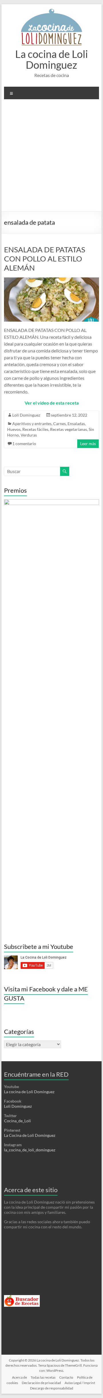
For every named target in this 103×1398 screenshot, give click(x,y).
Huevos (14, 429)
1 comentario (24, 443)
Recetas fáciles (35, 429)
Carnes (59, 423)
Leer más (88, 443)
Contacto (66, 1377)
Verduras (29, 435)
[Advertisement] (51, 157)
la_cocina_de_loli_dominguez (29, 1149)
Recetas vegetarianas (68, 429)
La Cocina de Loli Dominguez (29, 1135)
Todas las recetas (43, 1377)
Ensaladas (76, 423)
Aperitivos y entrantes (32, 423)
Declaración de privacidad (41, 1383)
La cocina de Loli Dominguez (51, 59)
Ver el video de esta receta (52, 402)
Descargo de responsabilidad (51, 1388)
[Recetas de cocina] (22, 1297)
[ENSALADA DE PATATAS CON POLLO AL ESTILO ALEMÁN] (51, 280)
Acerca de (19, 1377)
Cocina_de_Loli (17, 1120)
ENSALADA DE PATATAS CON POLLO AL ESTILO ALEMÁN (44, 258)
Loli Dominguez (26, 415)
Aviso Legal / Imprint (80, 1383)
